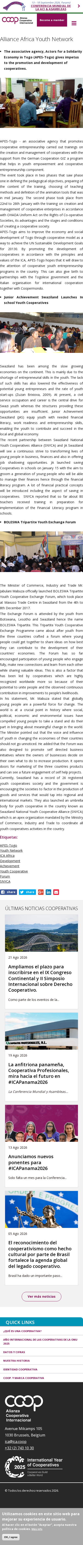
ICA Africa (7, 855)
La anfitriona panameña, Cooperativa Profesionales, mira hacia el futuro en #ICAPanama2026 (38, 1073)
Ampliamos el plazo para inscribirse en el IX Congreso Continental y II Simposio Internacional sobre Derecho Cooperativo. (40, 978)
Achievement (9, 866)
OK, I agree (11, 1537)
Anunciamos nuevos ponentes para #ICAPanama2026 (30, 1162)
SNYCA (5, 881)
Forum (5, 876)
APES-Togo (8, 845)
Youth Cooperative (14, 871)
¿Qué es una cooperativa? (22, 1331)
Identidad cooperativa (20, 1369)
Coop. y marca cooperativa (23, 1378)
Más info (37, 1529)
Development (10, 861)
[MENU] (74, 24)
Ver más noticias (42, 1296)
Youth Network (11, 850)
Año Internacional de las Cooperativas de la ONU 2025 (40, 1341)
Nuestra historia (16, 1360)
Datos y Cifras (14, 1352)
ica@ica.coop (16, 1441)
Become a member (52, 20)
